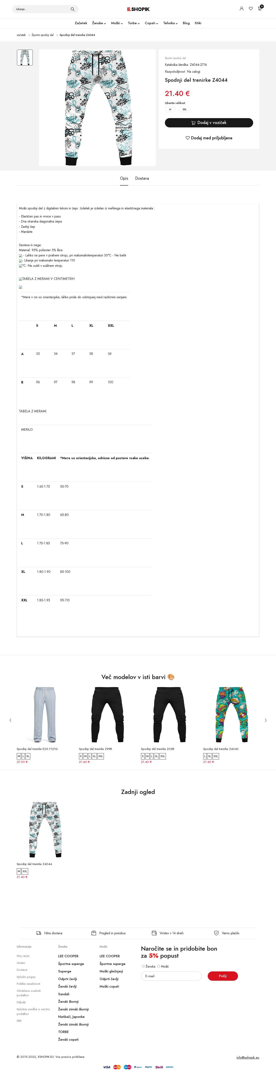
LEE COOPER (68, 956)
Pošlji (223, 976)
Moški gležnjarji (111, 971)
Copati (150, 23)
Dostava (22, 970)
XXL (184, 109)
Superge (64, 971)
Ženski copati (68, 1039)
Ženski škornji (68, 1001)
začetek (21, 35)
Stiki (198, 23)
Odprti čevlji (67, 978)
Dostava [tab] (142, 178)
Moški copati (109, 986)
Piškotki (21, 1002)
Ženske (97, 23)
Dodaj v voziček (211, 123)
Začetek (81, 23)
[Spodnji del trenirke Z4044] (97, 107)
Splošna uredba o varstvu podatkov (33, 1011)
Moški (115, 23)
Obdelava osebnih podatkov (29, 993)
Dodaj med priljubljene (211, 138)
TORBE (63, 1031)
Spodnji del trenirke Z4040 (221, 749)
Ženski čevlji (67, 986)
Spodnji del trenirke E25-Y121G (37, 749)
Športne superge (71, 963)
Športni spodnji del (43, 35)
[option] (25, 59)
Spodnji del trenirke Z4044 (77, 35)
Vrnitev (21, 963)
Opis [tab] (124, 178)
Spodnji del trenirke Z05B (157, 749)
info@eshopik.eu (248, 1057)
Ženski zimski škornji (73, 1009)
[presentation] (10, 720)
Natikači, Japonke (71, 1016)
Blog (186, 23)
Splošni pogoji (26, 977)
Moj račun (23, 956)
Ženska (150, 966)
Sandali (63, 994)
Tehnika (169, 23)
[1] (73, 9)
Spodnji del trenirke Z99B (95, 749)
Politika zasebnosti (28, 984)
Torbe (132, 23)
